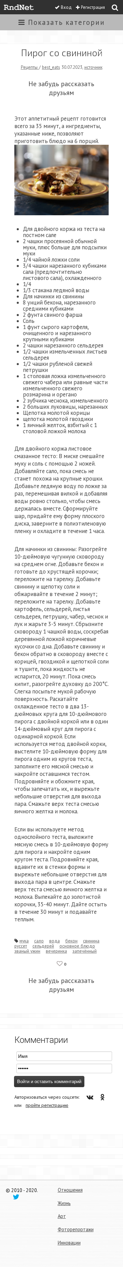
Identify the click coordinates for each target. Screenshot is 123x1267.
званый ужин (27, 951)
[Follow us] (16, 1196)
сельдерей (43, 946)
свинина (91, 941)
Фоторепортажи (76, 1229)
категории (66, 22)
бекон (71, 941)
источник (93, 67)
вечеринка (56, 951)
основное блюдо (77, 946)
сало (39, 941)
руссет (20, 946)
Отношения (70, 1190)
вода (54, 941)
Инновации (69, 1242)
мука (24, 941)
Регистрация (93, 7)
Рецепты (30, 67)
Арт (62, 1216)
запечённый (84, 951)
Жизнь (64, 1203)
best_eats (51, 67)
